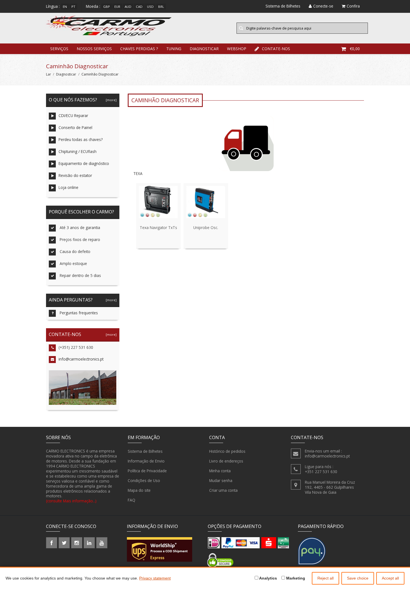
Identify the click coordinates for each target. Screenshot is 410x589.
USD (150, 6)
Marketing (295, 578)
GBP (106, 6)
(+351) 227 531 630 (76, 347)
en (65, 6)
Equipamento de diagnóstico (84, 163)
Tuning (173, 48)
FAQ (131, 500)
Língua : (53, 6)
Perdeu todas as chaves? (81, 139)
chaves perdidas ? (139, 48)
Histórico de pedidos (227, 451)
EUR (117, 6)
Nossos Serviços (94, 48)
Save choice (357, 578)
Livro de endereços (226, 461)
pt (73, 6)
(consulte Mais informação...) (71, 500)
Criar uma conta (223, 490)
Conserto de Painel (75, 127)
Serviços (59, 48)
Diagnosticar (204, 48)
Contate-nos (276, 48)
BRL (161, 6)
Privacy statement (155, 578)
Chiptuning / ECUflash (78, 151)
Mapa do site (139, 490)
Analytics (267, 578)
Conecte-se (323, 6)
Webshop (236, 48)
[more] (110, 100)
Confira (353, 6)
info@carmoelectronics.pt (81, 359)
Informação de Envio (146, 461)
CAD (139, 6)
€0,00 (355, 48)
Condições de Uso (144, 480)
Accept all (390, 578)
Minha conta (220, 470)
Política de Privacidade (147, 470)
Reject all (325, 578)
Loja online (68, 187)
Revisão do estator (75, 175)
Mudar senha (220, 480)
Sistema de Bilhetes (145, 451)
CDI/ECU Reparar (73, 115)
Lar (48, 74)
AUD (128, 6)
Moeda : (93, 6)
